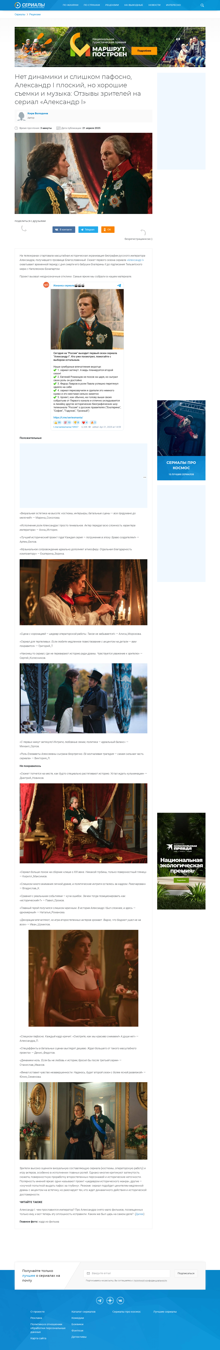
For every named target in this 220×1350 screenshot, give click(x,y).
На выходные (133, 5)
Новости (154, 5)
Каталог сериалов (84, 1311)
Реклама (36, 1318)
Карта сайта (38, 1338)
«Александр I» (135, 260)
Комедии (78, 1318)
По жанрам (70, 5)
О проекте (37, 1311)
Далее (139, 1214)
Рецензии (112, 5)
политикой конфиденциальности (150, 1281)
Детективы (79, 1337)
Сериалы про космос (126, 1311)
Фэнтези (77, 1330)
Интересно (173, 5)
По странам (92, 5)
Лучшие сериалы (165, 1311)
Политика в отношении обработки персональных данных (48, 1328)
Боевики (77, 1324)
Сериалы (20, 14)
